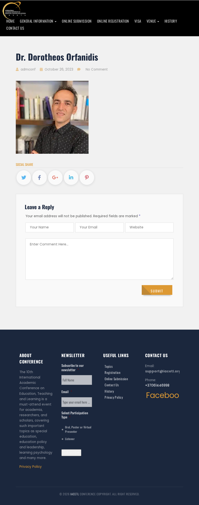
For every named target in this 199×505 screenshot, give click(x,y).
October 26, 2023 (59, 69)
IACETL (75, 494)
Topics (109, 366)
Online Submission (77, 21)
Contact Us (15, 28)
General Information (37, 21)
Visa (137, 21)
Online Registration (113, 21)
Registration (112, 372)
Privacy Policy (30, 466)
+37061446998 (157, 385)
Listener (70, 439)
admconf (28, 69)
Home (10, 21)
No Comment (97, 69)
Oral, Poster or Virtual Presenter (78, 429)
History (171, 21)
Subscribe (71, 452)
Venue (152, 21)
